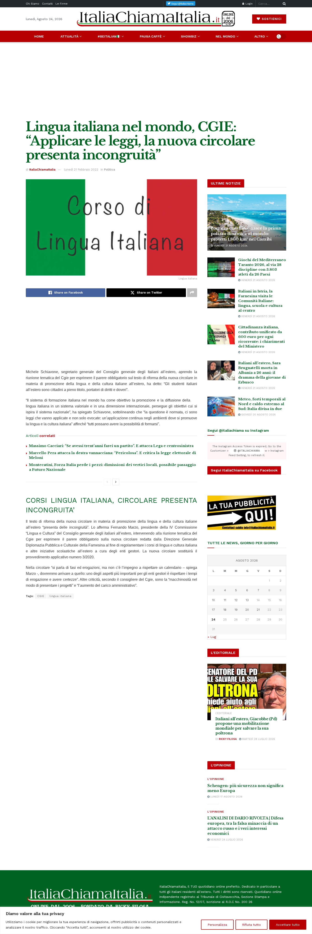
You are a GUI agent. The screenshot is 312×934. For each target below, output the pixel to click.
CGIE (40, 596)
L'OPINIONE (215, 779)
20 (247, 609)
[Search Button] (283, 3)
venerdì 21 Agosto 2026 (230, 245)
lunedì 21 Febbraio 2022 (81, 169)
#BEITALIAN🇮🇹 (109, 36)
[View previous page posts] (107, 482)
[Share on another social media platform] (192, 292)
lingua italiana (60, 596)
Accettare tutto (288, 924)
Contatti (47, 3)
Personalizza (217, 924)
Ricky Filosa (228, 739)
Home (39, 36)
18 (224, 609)
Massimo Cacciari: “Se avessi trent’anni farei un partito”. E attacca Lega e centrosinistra (111, 446)
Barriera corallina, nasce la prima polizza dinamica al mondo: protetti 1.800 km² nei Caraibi (246, 234)
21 (258, 609)
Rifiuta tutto (251, 924)
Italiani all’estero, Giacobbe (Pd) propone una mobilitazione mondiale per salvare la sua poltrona (246, 726)
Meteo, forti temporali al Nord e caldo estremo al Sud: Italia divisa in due (262, 404)
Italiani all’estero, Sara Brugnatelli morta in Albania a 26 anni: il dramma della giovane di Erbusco (262, 372)
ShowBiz (188, 36)
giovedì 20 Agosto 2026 (258, 414)
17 (213, 609)
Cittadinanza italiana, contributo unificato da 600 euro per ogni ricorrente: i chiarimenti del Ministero (261, 336)
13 (247, 600)
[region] (156, 920)
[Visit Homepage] (156, 19)
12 (236, 600)
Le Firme (62, 3)
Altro (259, 36)
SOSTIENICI (271, 19)
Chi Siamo (32, 3)
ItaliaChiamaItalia (42, 169)
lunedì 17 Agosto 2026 (225, 796)
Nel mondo (225, 36)
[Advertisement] (156, 81)
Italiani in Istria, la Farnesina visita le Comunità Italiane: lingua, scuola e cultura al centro (260, 301)
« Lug (212, 637)
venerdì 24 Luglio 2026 (226, 839)
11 (225, 600)
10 (213, 600)
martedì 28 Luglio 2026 (258, 739)
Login (249, 3)
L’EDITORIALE (223, 713)
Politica (109, 169)
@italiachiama (248, 450)
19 (236, 609)
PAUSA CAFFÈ (151, 36)
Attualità (69, 36)
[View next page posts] (115, 482)
